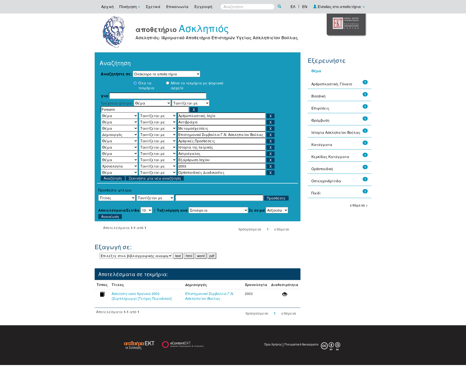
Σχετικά (153, 6)
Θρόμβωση (320, 120)
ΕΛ (293, 6)
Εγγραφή (203, 6)
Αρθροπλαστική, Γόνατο (331, 83)
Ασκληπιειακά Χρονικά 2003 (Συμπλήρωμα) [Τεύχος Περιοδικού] (142, 296)
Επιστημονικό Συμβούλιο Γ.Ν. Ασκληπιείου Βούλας (209, 296)
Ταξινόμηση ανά (172, 210)
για (104, 95)
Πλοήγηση (128, 6)
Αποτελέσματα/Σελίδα (119, 210)
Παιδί (316, 193)
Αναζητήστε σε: (116, 74)
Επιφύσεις (320, 108)
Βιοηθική (318, 96)
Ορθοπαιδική (322, 168)
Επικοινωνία (177, 6)
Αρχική (107, 6)
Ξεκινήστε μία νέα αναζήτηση (155, 178)
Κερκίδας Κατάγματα (330, 156)
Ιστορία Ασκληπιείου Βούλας (335, 132)
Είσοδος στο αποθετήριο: (339, 6)
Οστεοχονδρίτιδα (326, 180)
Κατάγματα (321, 144)
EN (304, 6)
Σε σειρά (257, 210)
